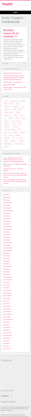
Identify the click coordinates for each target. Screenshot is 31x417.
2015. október (6, 317)
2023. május (6, 213)
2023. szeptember (8, 210)
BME (5, 103)
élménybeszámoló (18, 143)
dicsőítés (18, 103)
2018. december (7, 266)
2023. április (6, 216)
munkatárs (15, 132)
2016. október (6, 298)
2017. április (6, 287)
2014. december (7, 333)
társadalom (21, 141)
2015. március (7, 327)
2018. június (6, 269)
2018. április (6, 274)
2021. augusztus (7, 229)
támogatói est (13, 141)
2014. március (7, 349)
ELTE (20, 109)
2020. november (7, 242)
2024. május (6, 205)
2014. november (7, 335)
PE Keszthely (23, 132)
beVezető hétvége (14, 101)
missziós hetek (7, 132)
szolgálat (6, 141)
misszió (19, 129)
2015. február (6, 330)
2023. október (7, 208)
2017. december (7, 277)
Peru (5, 135)
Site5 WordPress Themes (11, 416)
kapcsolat (17, 118)
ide (5, 410)
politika (10, 135)
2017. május (6, 285)
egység (22, 106)
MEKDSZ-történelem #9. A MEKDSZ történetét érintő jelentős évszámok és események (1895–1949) (13, 159)
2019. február (6, 263)
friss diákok (15, 115)
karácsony (6, 121)
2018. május (6, 271)
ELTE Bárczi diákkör (8, 112)
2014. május (6, 343)
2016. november (7, 295)
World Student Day (8, 143)
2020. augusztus (7, 250)
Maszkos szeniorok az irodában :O (11, 33)
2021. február (6, 237)
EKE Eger (14, 109)
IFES (22, 115)
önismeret (6, 146)
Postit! (7, 4)
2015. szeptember (8, 319)
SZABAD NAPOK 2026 (9, 85)
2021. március (7, 234)
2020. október (7, 245)
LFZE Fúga (15, 126)
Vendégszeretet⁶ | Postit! (10, 169)
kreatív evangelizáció (16, 121)
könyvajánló (6, 123)
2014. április (6, 346)
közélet (13, 123)
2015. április (6, 325)
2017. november (7, 279)
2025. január (6, 200)
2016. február (6, 309)
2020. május (6, 258)
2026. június (6, 194)
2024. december (7, 202)
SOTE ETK (17, 135)
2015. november (7, 314)
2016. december (7, 293)
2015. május (6, 322)
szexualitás (20, 138)
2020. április (6, 261)
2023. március (7, 218)
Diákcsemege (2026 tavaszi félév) (12, 73)
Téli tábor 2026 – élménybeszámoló (13, 82)
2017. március (7, 290)
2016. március (7, 306)
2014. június (6, 341)
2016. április (6, 303)
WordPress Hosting (25, 416)
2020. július (6, 253)
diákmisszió (16, 106)
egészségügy (6, 109)
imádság (10, 118)
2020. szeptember (8, 248)
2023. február (6, 221)
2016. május (6, 301)
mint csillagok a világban (9, 129)
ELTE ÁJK (18, 112)
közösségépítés (7, 126)
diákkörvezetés (7, 106)
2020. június (6, 256)
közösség (20, 123)
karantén (24, 118)
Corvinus (11, 103)
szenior (13, 138)
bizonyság (23, 101)
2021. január (6, 240)
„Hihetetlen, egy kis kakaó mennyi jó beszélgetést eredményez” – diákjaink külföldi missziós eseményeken (14, 77)
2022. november (7, 226)
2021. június (6, 232)
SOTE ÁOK (6, 138)
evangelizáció (7, 115)
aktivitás (6, 101)
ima (5, 118)
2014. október (6, 338)
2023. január (6, 224)
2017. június (6, 282)
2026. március (7, 197)
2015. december (7, 311)
